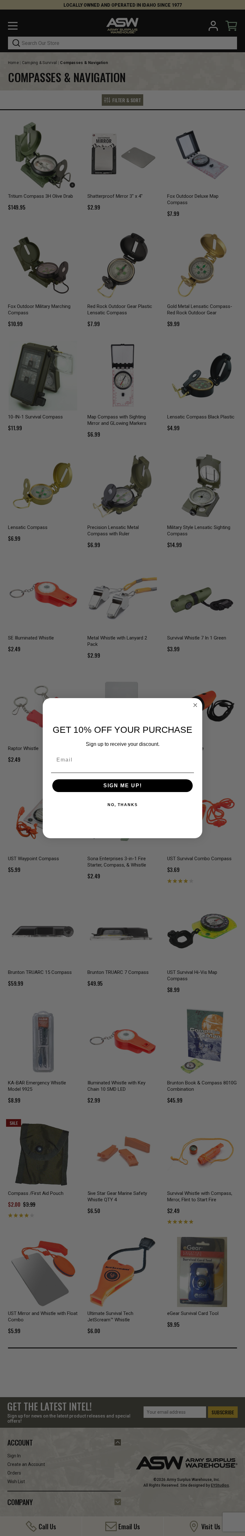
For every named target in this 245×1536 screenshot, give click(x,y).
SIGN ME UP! (122, 785)
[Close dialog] (195, 705)
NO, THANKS (123, 805)
